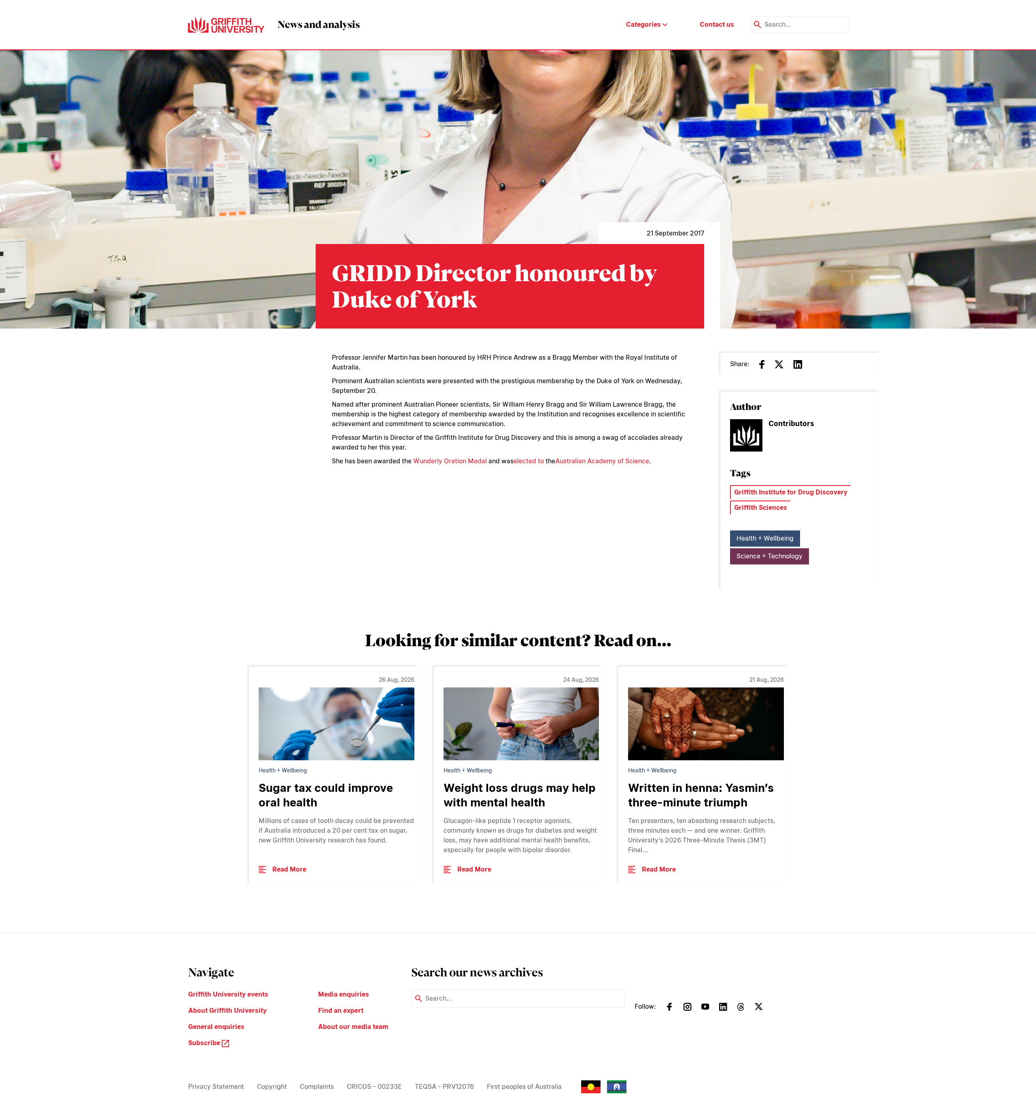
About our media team (353, 1027)
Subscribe (205, 1043)
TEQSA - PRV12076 (444, 1086)
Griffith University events (228, 994)
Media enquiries (343, 994)
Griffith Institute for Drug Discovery (790, 492)
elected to (529, 461)
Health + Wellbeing (765, 538)
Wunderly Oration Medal (450, 461)
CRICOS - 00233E (374, 1086)
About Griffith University (227, 1010)
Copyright (272, 1086)
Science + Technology (769, 556)
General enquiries (216, 1027)
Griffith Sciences (760, 507)
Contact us (717, 24)
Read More (289, 869)
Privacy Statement (216, 1086)
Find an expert (340, 1010)
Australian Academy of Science (602, 461)
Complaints (317, 1086)
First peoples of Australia (524, 1086)
